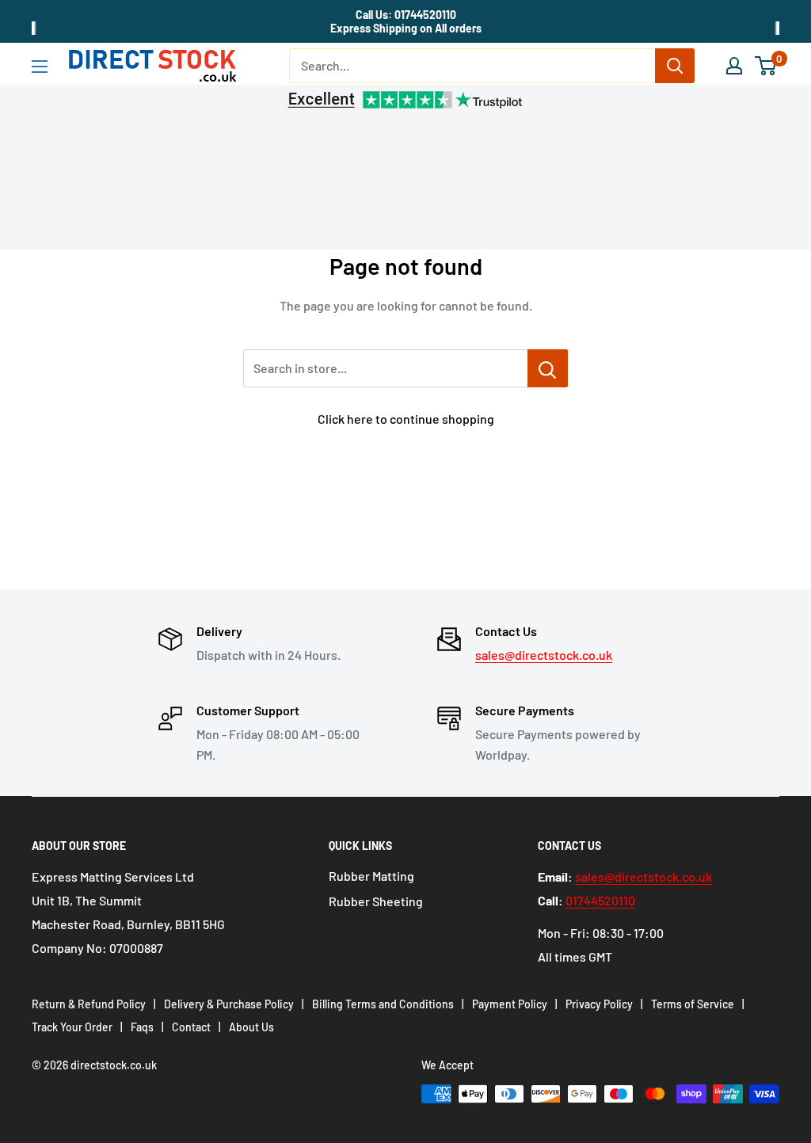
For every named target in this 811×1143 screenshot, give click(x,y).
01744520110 (600, 900)
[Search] (675, 65)
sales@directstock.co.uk (543, 654)
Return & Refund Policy (89, 1004)
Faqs (142, 1027)
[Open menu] (40, 66)
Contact (191, 1027)
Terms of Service (692, 1004)
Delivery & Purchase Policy (229, 1004)
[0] (766, 65)
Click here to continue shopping (406, 418)
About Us (251, 1027)
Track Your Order (72, 1027)
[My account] (734, 65)
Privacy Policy (599, 1004)
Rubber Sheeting (376, 901)
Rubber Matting (371, 875)
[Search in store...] (547, 368)
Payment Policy (509, 1004)
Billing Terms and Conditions (383, 1004)
